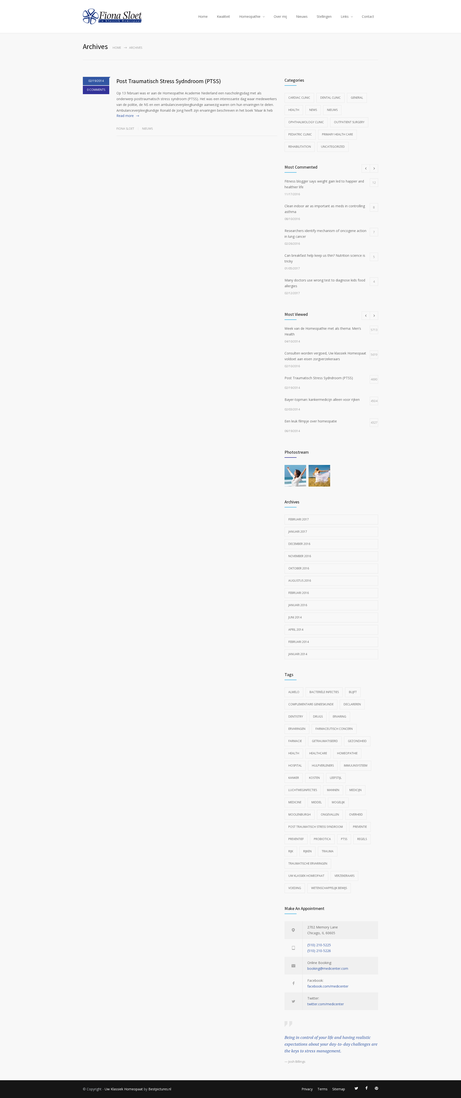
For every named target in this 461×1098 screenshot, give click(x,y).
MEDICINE (294, 802)
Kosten (314, 778)
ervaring (339, 716)
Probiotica (322, 839)
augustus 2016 (299, 581)
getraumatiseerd (325, 741)
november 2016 (299, 556)
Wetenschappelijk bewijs (329, 888)
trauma (328, 851)
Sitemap (338, 1089)
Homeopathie (250, 16)
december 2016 (299, 544)
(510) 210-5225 (319, 945)
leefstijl (336, 778)
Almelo (293, 692)
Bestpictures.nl (159, 1089)
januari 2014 (297, 654)
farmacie (295, 741)
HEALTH (293, 753)
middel (316, 802)
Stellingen (324, 16)
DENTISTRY (295, 716)
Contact (368, 16)
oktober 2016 (298, 568)
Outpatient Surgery (349, 122)
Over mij (280, 16)
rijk (290, 851)
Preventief (296, 839)
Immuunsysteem (355, 765)
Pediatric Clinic (300, 134)
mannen (333, 790)
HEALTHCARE (318, 753)
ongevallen (330, 814)
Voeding (294, 888)
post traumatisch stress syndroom (315, 827)
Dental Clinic (330, 98)
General (357, 98)
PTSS (344, 839)
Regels (362, 839)
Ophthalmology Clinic (306, 122)
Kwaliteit (223, 16)
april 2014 (295, 630)
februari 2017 (298, 519)
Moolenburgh (299, 814)
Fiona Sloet (125, 129)
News (313, 110)
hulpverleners (323, 765)
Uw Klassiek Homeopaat (306, 876)
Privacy (307, 1089)
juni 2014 (295, 617)
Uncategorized (333, 147)
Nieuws (302, 16)
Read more (125, 115)
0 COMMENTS (96, 90)
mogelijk (338, 802)
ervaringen (296, 729)
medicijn (355, 790)
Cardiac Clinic (299, 98)
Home (203, 16)
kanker (293, 778)
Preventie (360, 827)
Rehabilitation (299, 147)
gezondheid (357, 741)
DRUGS (318, 716)
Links (345, 16)
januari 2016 (297, 605)
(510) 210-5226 (319, 950)
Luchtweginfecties (302, 790)
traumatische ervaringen (307, 863)
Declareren (352, 704)
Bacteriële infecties (324, 692)
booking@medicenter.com (327, 968)
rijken (307, 851)
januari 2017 (297, 532)
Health (293, 110)
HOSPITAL (295, 765)
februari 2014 (298, 642)
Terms (322, 1089)
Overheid (356, 814)
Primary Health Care (337, 134)
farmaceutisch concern (334, 729)
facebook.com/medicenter (327, 986)
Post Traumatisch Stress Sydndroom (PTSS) (168, 81)
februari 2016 (298, 593)
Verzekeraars (344, 876)
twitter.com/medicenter (325, 1004)
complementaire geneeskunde (311, 704)
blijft (353, 692)
